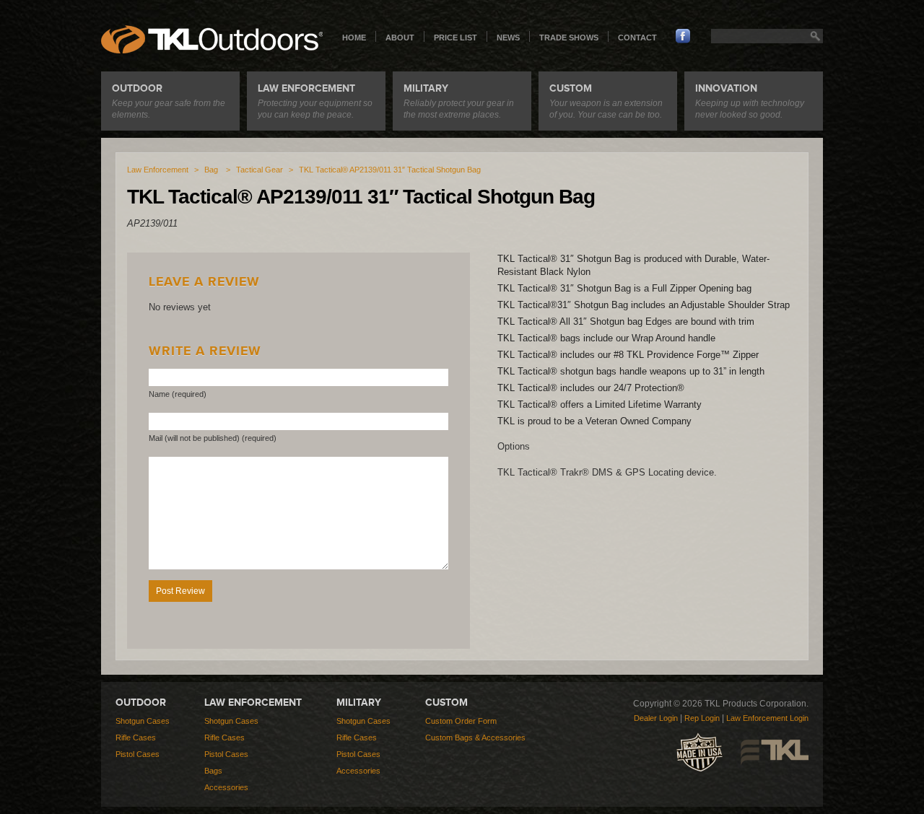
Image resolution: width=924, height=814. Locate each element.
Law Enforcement (157, 169)
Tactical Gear (259, 169)
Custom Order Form (461, 721)
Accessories (226, 787)
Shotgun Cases (143, 721)
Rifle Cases (136, 737)
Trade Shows (568, 37)
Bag (211, 169)
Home (354, 37)
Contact (637, 37)
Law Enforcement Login (767, 718)
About (399, 37)
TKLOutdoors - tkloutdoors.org (212, 39)
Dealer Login (656, 718)
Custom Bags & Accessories (475, 737)
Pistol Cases (138, 754)
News (508, 37)
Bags (213, 770)
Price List (455, 37)
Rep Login (702, 718)
